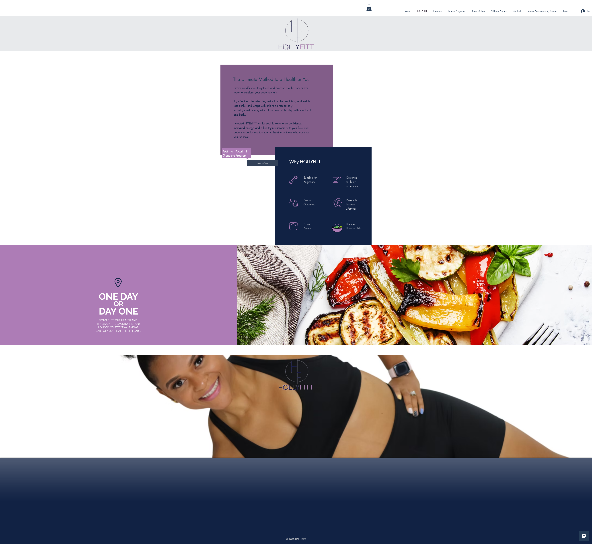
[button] (369, 7)
